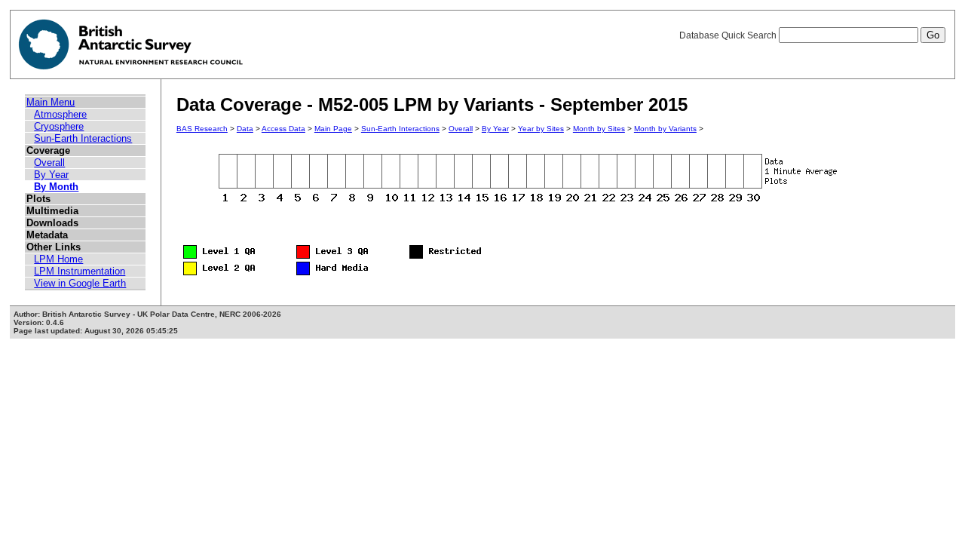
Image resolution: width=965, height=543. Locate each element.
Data (245, 128)
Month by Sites (599, 128)
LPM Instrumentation (79, 271)
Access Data (283, 128)
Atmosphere (60, 114)
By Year (51, 174)
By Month (56, 186)
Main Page (333, 128)
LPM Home (58, 259)
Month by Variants (665, 128)
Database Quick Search (729, 35)
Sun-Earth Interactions (83, 138)
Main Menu (50, 102)
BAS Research (202, 128)
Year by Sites (541, 128)
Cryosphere (59, 126)
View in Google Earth (80, 283)
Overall (49, 162)
